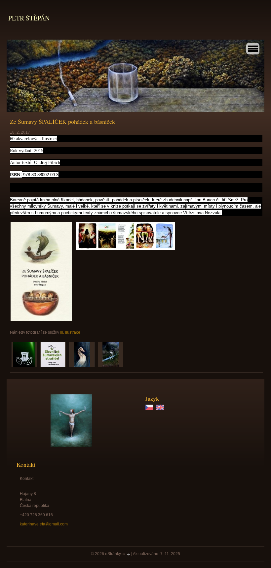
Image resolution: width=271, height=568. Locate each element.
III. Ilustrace (70, 332)
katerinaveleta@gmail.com (44, 524)
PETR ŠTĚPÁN (29, 18)
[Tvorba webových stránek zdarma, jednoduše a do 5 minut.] (129, 554)
